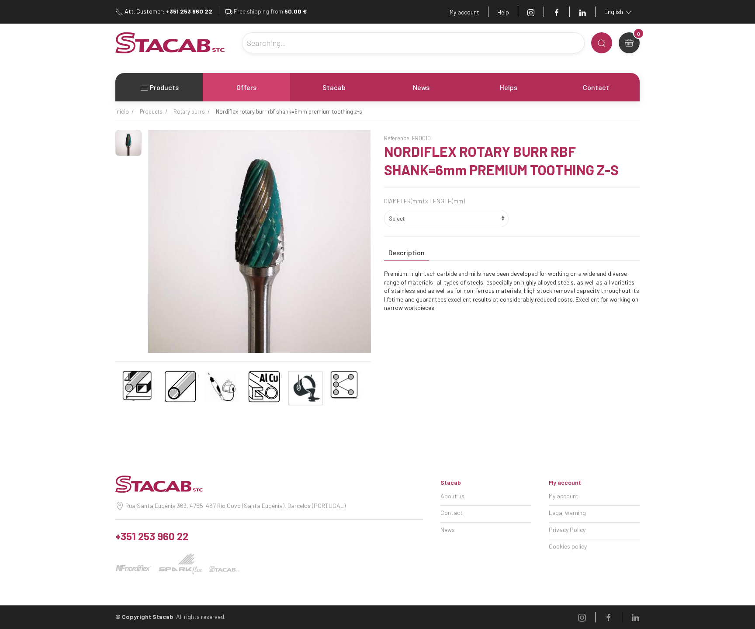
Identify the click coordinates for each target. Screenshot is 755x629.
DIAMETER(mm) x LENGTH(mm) (424, 201)
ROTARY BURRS (189, 111)
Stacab (334, 87)
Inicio (122, 111)
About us (452, 496)
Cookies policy (568, 546)
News (421, 87)
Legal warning (567, 512)
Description (406, 252)
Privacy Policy (567, 529)
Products (164, 87)
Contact (596, 87)
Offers (246, 87)
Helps (508, 87)
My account (464, 12)
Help (503, 12)
